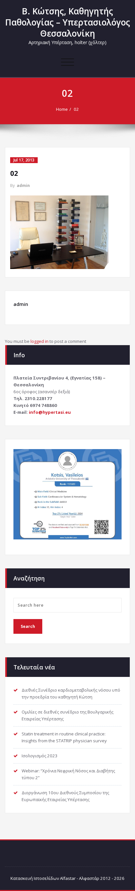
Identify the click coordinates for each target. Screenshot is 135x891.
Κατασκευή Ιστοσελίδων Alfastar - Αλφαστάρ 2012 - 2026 (67, 878)
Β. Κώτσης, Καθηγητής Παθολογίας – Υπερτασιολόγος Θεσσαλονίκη (67, 22)
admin (23, 185)
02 (76, 109)
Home (62, 109)
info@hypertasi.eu (50, 412)
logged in (39, 341)
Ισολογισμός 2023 (40, 756)
